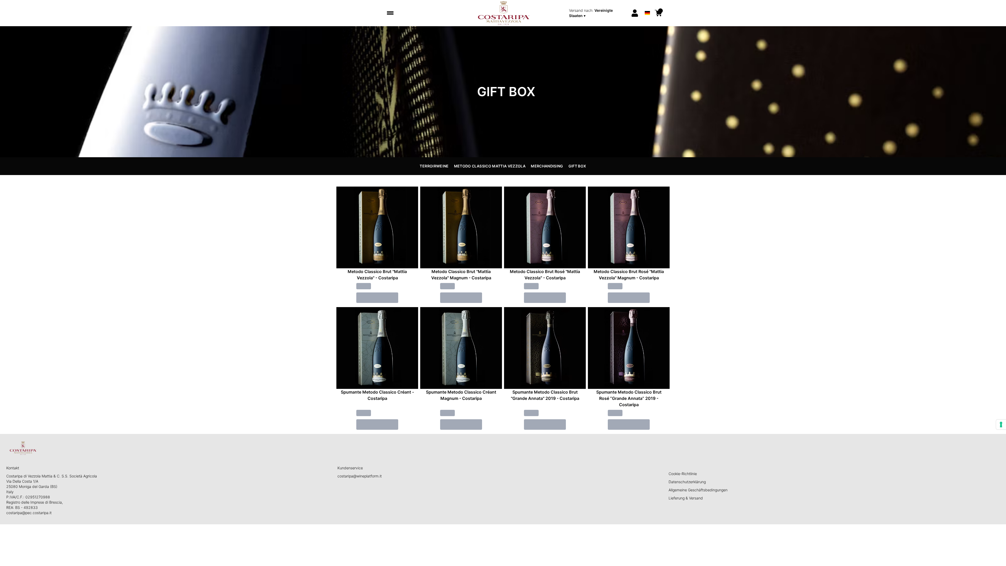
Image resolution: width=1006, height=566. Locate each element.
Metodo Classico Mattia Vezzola (490, 166)
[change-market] (598, 13)
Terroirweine (434, 166)
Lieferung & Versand (686, 498)
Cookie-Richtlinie (683, 473)
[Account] (634, 13)
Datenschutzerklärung (687, 482)
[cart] (658, 13)
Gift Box (577, 166)
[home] (503, 13)
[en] (647, 6)
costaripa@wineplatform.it (359, 476)
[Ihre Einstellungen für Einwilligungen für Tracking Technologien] (1001, 424)
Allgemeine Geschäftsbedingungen (698, 490)
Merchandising (547, 166)
